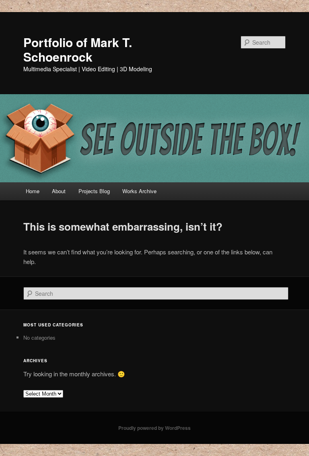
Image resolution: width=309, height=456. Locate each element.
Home (32, 191)
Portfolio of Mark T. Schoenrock (77, 49)
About (59, 191)
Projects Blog (94, 191)
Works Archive (139, 191)
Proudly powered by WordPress (154, 427)
